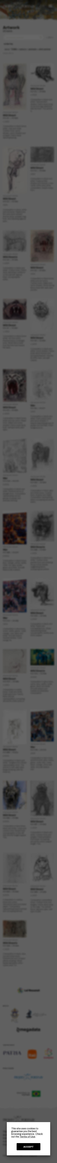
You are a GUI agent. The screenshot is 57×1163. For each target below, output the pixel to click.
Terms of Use (27, 1136)
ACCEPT (28, 1146)
